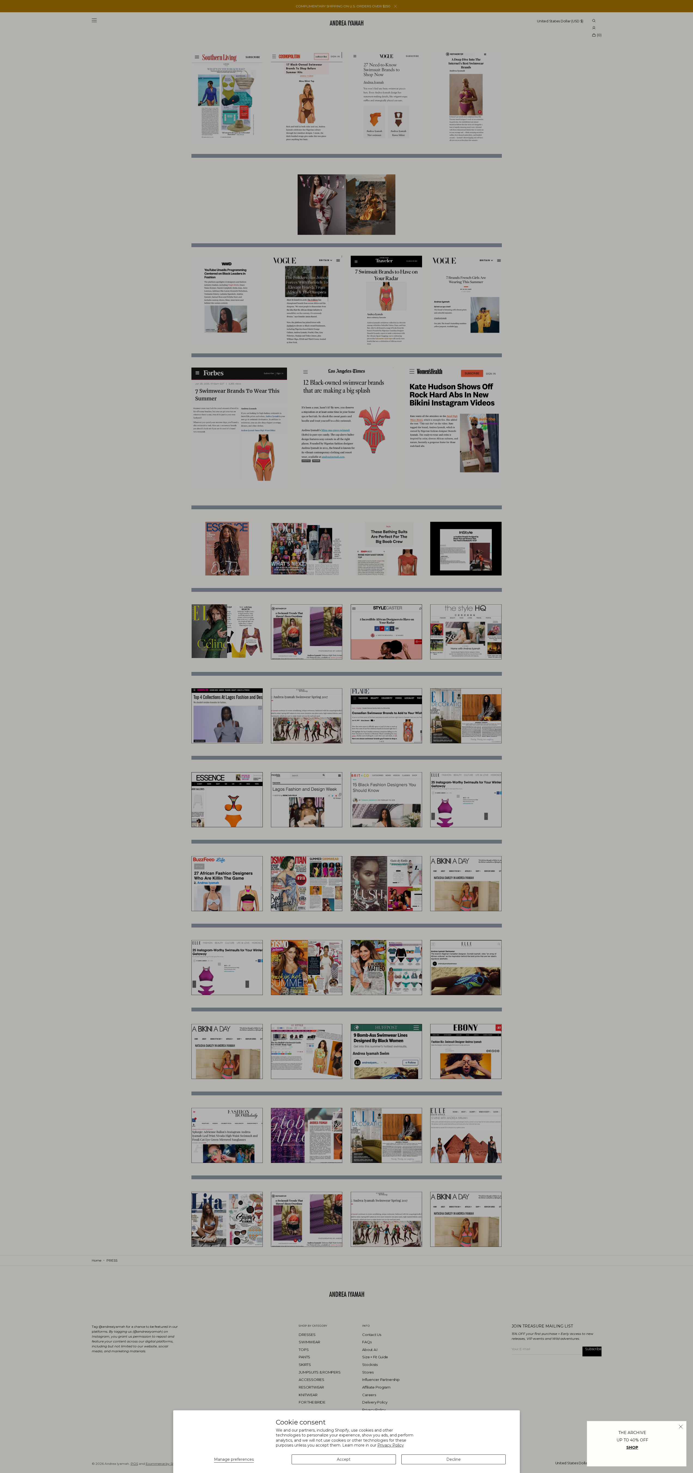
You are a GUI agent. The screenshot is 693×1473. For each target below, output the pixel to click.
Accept (343, 1459)
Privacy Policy (390, 1445)
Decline (453, 1459)
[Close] (680, 1426)
